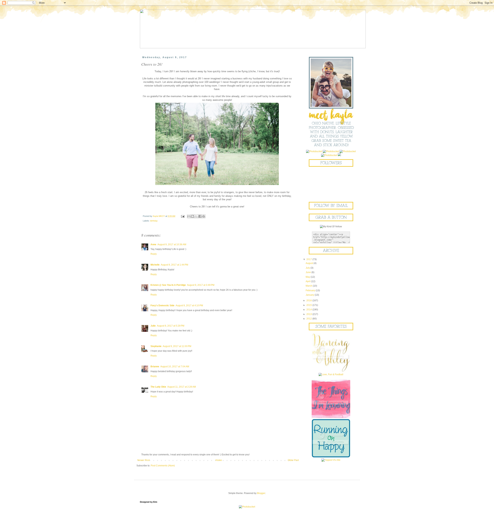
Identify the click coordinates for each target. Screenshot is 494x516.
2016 (309, 300)
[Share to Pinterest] (204, 216)
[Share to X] (196, 216)
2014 (309, 309)
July (308, 267)
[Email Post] (182, 216)
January (310, 295)
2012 (309, 318)
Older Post (293, 460)
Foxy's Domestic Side (162, 305)
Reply (154, 254)
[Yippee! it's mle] (330, 460)
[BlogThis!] (193, 216)
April (308, 281)
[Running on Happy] (331, 456)
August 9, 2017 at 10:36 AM (171, 244)
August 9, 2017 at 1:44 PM (174, 264)
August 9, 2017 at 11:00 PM (177, 346)
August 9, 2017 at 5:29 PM (170, 325)
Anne (153, 244)
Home (219, 460)
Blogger (261, 493)
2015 (309, 305)
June (308, 272)
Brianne (155, 366)
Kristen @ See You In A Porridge (168, 285)
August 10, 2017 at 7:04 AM (174, 366)
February (311, 290)
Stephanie (156, 346)
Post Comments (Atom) (163, 465)
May (308, 277)
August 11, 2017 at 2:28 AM (181, 386)
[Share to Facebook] (200, 216)
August (310, 263)
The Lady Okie (158, 386)
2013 (309, 314)
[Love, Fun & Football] (331, 374)
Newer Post (143, 460)
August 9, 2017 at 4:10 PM (189, 305)
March (309, 285)
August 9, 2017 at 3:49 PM (200, 285)
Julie (153, 325)
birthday (154, 221)
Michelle (155, 264)
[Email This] (189, 216)
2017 (309, 259)
